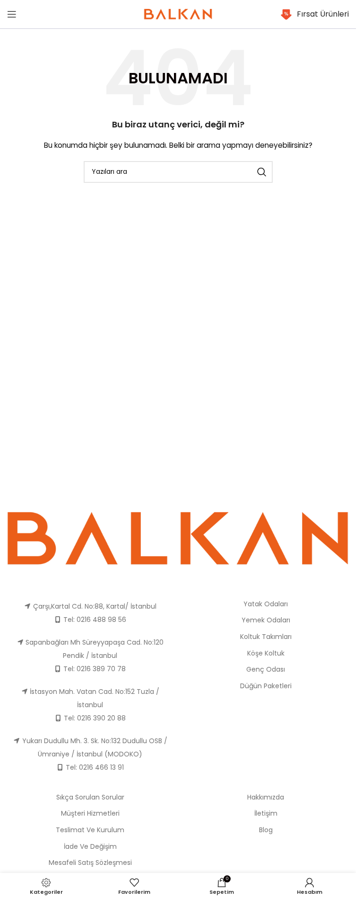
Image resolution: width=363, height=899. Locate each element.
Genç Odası (265, 669)
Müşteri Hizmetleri (90, 813)
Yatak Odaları (265, 604)
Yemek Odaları (266, 620)
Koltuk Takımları (266, 636)
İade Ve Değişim (90, 846)
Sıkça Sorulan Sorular (90, 797)
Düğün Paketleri (266, 686)
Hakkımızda (265, 797)
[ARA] (262, 172)
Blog (266, 830)
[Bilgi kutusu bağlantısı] (314, 14)
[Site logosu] (178, 13)
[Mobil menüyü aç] (11, 14)
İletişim (265, 813)
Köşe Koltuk (266, 653)
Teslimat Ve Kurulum (90, 830)
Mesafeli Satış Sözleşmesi (90, 862)
